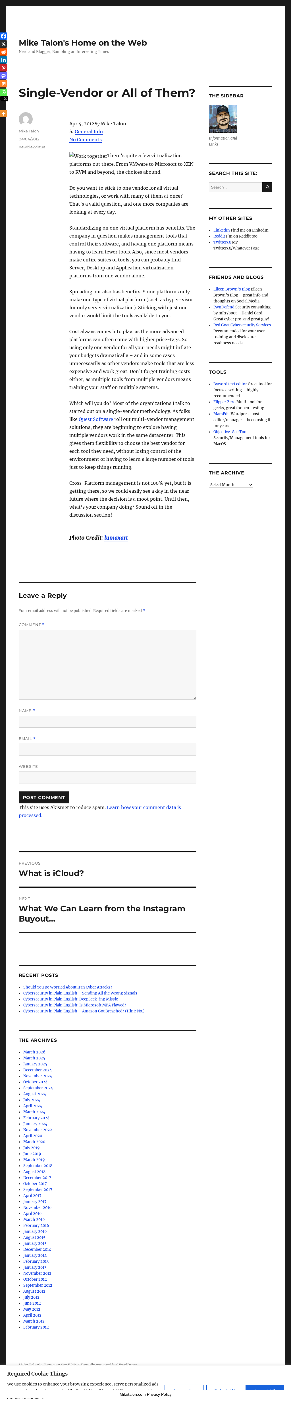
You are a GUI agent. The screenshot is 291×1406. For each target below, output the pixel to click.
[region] (145, 1385)
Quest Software (96, 419)
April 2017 (32, 1195)
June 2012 (32, 1303)
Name (27, 710)
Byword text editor (230, 384)
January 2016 (35, 1231)
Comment (32, 624)
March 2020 (34, 1141)
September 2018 (37, 1165)
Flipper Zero (224, 402)
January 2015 (35, 1243)
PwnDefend (223, 307)
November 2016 (37, 1207)
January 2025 (35, 1064)
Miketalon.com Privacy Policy (146, 1394)
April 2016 (32, 1213)
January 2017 (35, 1201)
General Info (89, 131)
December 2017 (37, 1177)
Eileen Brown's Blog (231, 289)
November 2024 (37, 1076)
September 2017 (37, 1189)
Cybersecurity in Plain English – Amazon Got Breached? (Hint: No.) (84, 1011)
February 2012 (36, 1327)
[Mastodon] (3, 75)
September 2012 (37, 1285)
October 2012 (35, 1279)
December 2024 (37, 1070)
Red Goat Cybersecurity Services (242, 325)
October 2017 (35, 1183)
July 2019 (31, 1147)
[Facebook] (3, 36)
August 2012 (34, 1291)
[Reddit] (3, 52)
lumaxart (116, 537)
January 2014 (35, 1255)
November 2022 (37, 1129)
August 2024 (34, 1094)
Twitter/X (222, 242)
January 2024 (35, 1123)
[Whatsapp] (3, 92)
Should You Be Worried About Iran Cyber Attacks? (67, 987)
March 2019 (34, 1159)
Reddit (219, 236)
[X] (3, 44)
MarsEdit (221, 414)
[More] (3, 113)
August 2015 (34, 1237)
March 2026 (34, 1052)
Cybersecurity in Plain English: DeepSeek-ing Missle (70, 999)
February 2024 (36, 1118)
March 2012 (34, 1321)
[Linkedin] (3, 60)
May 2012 (31, 1309)
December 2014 (37, 1249)
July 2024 (31, 1100)
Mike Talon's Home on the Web (83, 43)
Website (28, 766)
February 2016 (36, 1225)
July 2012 (31, 1297)
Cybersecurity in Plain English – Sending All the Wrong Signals (80, 993)
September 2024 (38, 1088)
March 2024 (34, 1112)
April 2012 (32, 1315)
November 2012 (37, 1273)
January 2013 (34, 1267)
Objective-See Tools (231, 431)
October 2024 (35, 1082)
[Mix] (3, 83)
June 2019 (32, 1153)
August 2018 (34, 1171)
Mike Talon (29, 131)
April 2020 (32, 1135)
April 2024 (32, 1106)
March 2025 (34, 1058)
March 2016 (34, 1219)
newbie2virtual (33, 147)
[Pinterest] (3, 67)
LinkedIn (221, 230)
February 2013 (36, 1261)
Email (27, 738)
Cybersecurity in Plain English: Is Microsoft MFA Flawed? (74, 1005)
